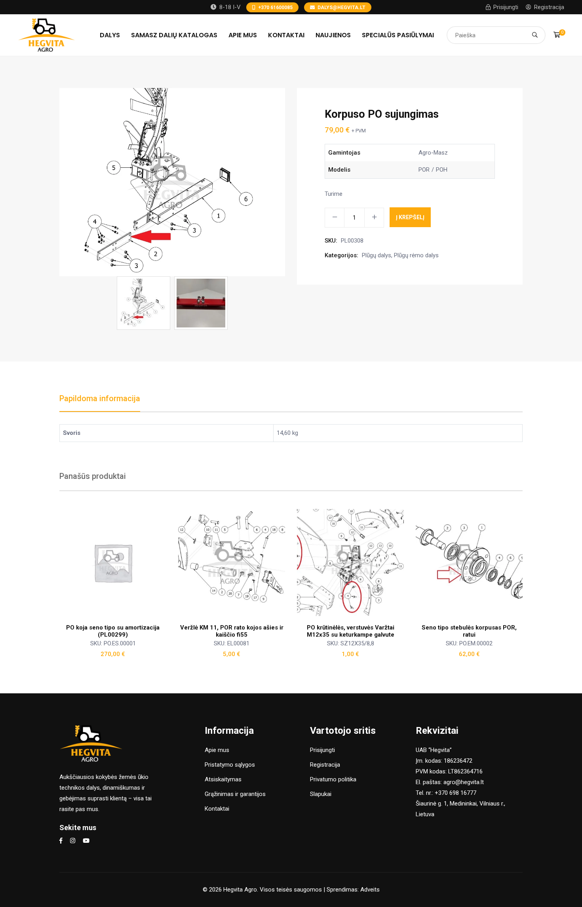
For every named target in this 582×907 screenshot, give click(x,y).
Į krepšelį (410, 217)
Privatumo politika (333, 779)
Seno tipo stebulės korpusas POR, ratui (469, 631)
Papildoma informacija (99, 398)
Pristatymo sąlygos (230, 764)
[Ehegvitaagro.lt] (46, 34)
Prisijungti (505, 7)
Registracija (549, 7)
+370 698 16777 (455, 792)
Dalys (110, 35)
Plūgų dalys (376, 255)
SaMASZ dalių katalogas (174, 35)
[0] (556, 34)
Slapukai (320, 794)
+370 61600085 (275, 7)
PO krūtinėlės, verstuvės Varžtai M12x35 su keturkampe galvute (350, 631)
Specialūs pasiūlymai (398, 35)
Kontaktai (286, 35)
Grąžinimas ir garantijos (235, 794)
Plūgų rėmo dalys (416, 255)
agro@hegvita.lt (463, 782)
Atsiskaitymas (223, 779)
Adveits (370, 889)
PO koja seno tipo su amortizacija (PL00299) (113, 631)
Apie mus (242, 35)
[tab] (99, 402)
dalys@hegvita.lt (341, 7)
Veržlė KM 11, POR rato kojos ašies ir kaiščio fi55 (231, 631)
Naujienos (333, 35)
